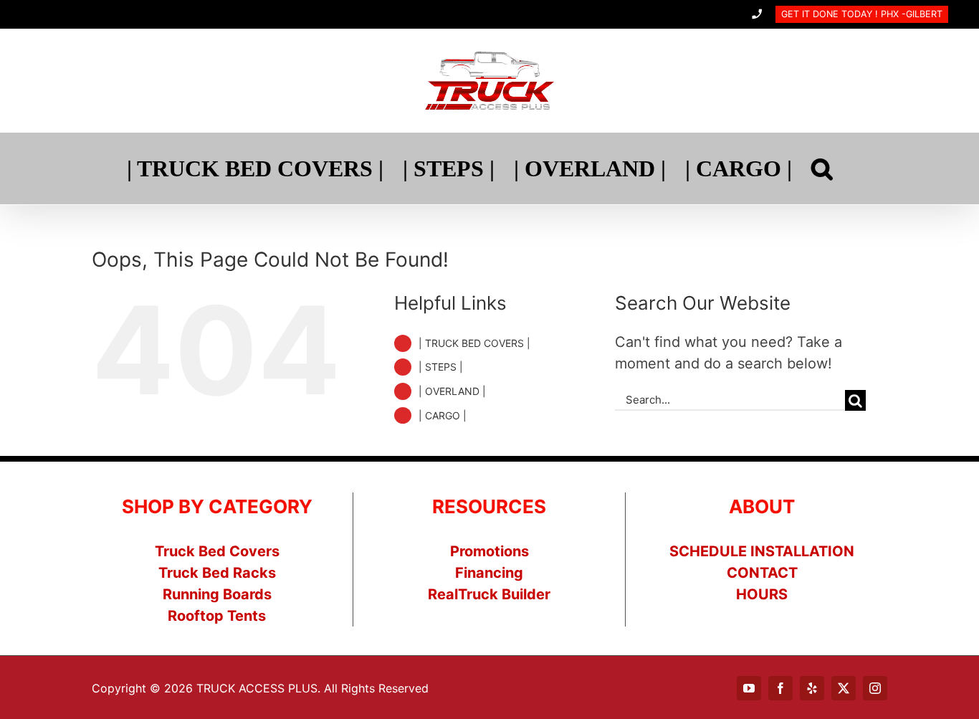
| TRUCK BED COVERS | (474, 343)
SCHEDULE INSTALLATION (761, 551)
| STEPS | (441, 367)
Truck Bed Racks (217, 572)
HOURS (762, 594)
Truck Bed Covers (217, 551)
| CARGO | (443, 415)
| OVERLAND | (452, 391)
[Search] (822, 168)
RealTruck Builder (489, 594)
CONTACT (762, 572)
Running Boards (217, 594)
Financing (489, 572)
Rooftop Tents (217, 615)
